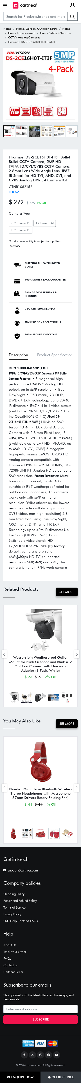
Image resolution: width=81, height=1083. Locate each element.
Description (18, 354)
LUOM (14, 192)
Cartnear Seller (13, 972)
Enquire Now (22, 1077)
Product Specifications (55, 354)
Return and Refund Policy (20, 901)
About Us (9, 945)
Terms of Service (14, 907)
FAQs (7, 958)
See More (66, 592)
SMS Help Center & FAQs (20, 921)
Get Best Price (62, 1077)
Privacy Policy (12, 914)
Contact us (10, 965)
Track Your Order (14, 952)
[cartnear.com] (24, 5)
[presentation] (4, 654)
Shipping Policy (14, 894)
